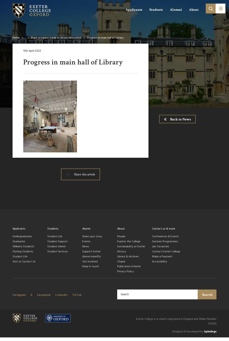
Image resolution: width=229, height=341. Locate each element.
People (121, 237)
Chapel (121, 262)
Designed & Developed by (194, 332)
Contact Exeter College (166, 252)
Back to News (180, 119)
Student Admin (56, 247)
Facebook (44, 295)
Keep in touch (90, 267)
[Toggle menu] (220, 8)
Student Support (57, 242)
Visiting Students (23, 252)
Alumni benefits (91, 257)
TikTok (77, 295)
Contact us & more (163, 228)
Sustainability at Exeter (131, 247)
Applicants (133, 9)
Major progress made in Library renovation (56, 38)
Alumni (176, 9)
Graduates (19, 242)
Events (86, 242)
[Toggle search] (211, 8)
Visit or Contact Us (24, 262)
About (194, 9)
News (85, 247)
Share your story (92, 237)
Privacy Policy (125, 272)
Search (207, 294)
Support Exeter (91, 252)
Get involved (90, 262)
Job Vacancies (160, 247)
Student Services (57, 252)
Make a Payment (162, 257)
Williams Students (23, 247)
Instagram (19, 295)
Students (156, 9)
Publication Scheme (129, 267)
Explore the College (128, 242)
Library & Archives (128, 257)
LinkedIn (61, 295)
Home (16, 38)
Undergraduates (22, 237)
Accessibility (159, 262)
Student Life (20, 257)
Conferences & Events (165, 237)
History (121, 252)
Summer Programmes (165, 242)
